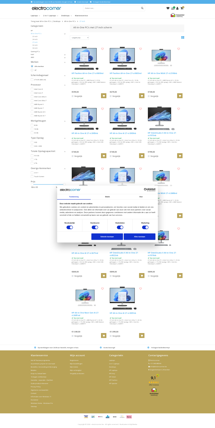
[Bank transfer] (115, 417)
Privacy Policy (36, 387)
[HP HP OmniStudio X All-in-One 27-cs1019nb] (161, 238)
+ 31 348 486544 (155, 363)
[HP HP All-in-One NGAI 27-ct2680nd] (161, 178)
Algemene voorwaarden (39, 390)
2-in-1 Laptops (114, 364)
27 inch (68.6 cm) (40, 80)
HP (36, 70)
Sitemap (34, 406)
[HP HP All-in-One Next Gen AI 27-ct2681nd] (85, 298)
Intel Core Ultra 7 (40, 101)
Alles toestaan (139, 237)
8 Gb (36, 125)
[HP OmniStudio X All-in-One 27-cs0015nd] (85, 178)
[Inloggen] (177, 8)
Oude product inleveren (39, 383)
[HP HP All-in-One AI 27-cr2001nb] (123, 298)
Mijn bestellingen (76, 364)
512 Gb (36, 156)
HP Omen (112, 377)
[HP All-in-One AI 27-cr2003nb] (123, 118)
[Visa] (86, 417)
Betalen (33, 370)
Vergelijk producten (77, 373)
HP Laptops (113, 370)
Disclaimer (34, 400)
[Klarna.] (122, 417)
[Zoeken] (142, 8)
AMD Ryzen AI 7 (39, 116)
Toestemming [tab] (74, 197)
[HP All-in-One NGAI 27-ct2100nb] (161, 58)
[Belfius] (101, 417)
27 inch (82, 21)
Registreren (74, 360)
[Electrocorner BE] (46, 8)
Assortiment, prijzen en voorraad (43, 364)
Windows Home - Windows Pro (42, 403)
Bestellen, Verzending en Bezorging (44, 367)
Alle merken (39, 66)
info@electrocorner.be (158, 367)
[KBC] (108, 417)
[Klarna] (129, 417)
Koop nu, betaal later (38, 373)
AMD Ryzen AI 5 (39, 112)
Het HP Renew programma (40, 360)
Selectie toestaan (107, 237)
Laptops (112, 360)
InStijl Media (132, 424)
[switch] (95, 227)
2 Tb (35, 163)
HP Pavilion (113, 380)
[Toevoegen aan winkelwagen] (103, 95)
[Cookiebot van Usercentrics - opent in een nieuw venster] (145, 189)
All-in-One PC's (70, 21)
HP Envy (112, 373)
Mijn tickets (74, 367)
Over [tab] (141, 197)
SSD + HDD (38, 146)
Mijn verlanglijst (75, 370)
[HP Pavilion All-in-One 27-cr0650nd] (85, 58)
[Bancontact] (94, 417)
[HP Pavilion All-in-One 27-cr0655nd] (123, 58)
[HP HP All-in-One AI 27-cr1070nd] (123, 178)
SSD (35, 142)
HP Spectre (113, 383)
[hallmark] (177, 15)
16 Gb (36, 129)
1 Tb (35, 159)
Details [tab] (107, 197)
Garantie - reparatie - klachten (42, 380)
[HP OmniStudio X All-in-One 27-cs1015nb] (161, 118)
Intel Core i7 (38, 93)
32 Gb (36, 133)
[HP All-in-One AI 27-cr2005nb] (85, 118)
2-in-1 (36, 173)
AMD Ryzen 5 (39, 104)
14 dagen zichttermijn (38, 377)
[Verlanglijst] (168, 8)
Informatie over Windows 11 (41, 397)
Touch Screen (39, 176)
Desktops (57, 21)
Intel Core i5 (38, 89)
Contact (33, 393)
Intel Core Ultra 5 (40, 97)
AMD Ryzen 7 (39, 108)
